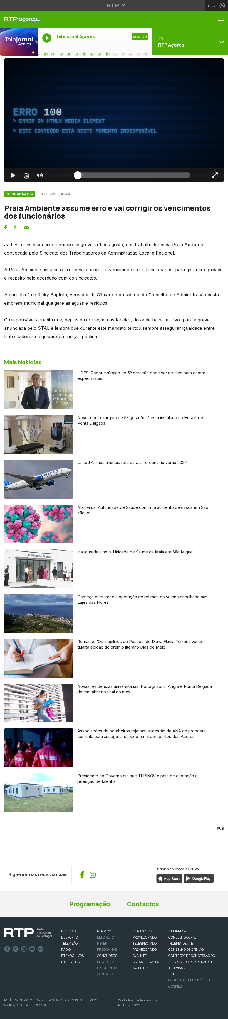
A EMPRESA (177, 931)
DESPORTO (69, 937)
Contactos (143, 904)
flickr (41, 949)
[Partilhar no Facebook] (5, 227)
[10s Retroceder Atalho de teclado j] (26, 175)
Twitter (16, 949)
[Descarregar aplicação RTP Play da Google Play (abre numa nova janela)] (199, 878)
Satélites (140, 968)
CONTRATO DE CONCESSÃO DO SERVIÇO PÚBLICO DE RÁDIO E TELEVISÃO (191, 961)
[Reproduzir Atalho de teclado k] (13, 175)
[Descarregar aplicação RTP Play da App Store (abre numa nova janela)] (169, 878)
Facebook (7, 949)
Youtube (32, 949)
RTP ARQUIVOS (72, 955)
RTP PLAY (104, 931)
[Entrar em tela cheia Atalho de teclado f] (215, 175)
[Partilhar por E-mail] (26, 227)
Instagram (24, 949)
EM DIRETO (105, 937)
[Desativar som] (39, 175)
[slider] (134, 175)
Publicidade (36, 1005)
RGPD (172, 974)
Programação (89, 904)
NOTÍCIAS (68, 931)
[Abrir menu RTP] (114, 5)
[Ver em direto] (19, 42)
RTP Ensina (70, 961)
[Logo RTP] (28, 933)
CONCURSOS (107, 955)
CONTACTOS (142, 931)
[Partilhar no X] (15, 227)
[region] (114, 120)
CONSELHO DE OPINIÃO (186, 949)
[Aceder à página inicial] (19, 19)
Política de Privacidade (24, 1000)
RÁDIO (66, 949)
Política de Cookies (65, 1000)
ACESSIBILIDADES (146, 961)
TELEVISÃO (69, 943)
